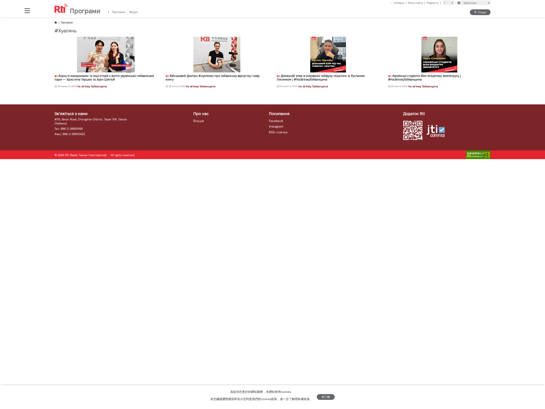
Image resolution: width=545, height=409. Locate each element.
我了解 (326, 397)
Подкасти (433, 2)
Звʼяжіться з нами (70, 113)
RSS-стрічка (278, 132)
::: (391, 2)
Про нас (201, 113)
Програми (118, 12)
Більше (198, 121)
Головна (400, 2)
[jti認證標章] (437, 131)
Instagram (276, 126)
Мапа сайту (416, 2)
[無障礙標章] (478, 155)
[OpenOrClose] (27, 11)
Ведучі (133, 12)
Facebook (276, 121)
